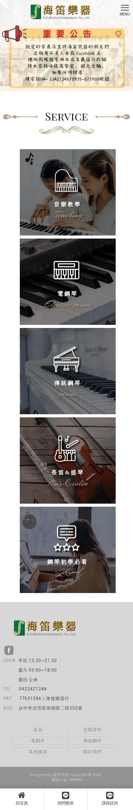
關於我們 (92, 751)
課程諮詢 (110, 803)
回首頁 (22, 803)
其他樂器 (38, 751)
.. (103, 774)
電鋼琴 (38, 740)
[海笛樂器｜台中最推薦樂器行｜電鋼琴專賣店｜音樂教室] (60, 13)
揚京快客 (61, 774)
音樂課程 (92, 729)
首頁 (38, 729)
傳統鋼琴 (92, 740)
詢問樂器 (66, 803)
